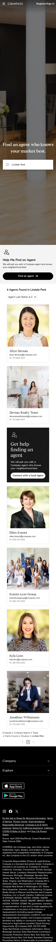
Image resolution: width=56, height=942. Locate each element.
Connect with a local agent (28, 475)
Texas (35, 732)
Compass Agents (22, 732)
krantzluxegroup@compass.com (24, 598)
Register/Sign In (45, 3)
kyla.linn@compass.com (20, 659)
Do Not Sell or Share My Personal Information (24, 818)
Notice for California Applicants (27, 828)
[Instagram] (5, 810)
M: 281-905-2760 (17, 662)
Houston (25, 736)
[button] (3, 3)
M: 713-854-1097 (17, 358)
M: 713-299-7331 (17, 724)
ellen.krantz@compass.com (22, 536)
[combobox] (28, 165)
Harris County (12, 736)
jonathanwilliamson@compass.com (26, 721)
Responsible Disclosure (13, 825)
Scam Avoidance (37, 821)
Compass (6, 732)
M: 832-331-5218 (17, 539)
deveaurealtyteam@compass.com (25, 416)
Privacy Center (20, 821)
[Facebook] (12, 810)
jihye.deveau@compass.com (23, 354)
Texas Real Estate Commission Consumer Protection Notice (26, 933)
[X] (18, 810)
